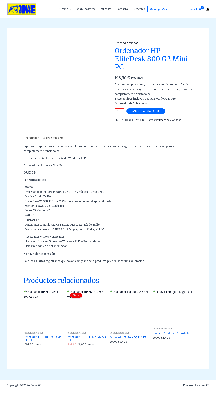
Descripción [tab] (31, 137)
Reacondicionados (126, 43)
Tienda (63, 9)
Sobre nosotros (86, 9)
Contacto (122, 9)
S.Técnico (139, 9)
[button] (69, 9)
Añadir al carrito (145, 111)
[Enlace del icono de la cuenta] (207, 9)
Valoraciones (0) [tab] (52, 137)
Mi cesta (106, 9)
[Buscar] (181, 9)
